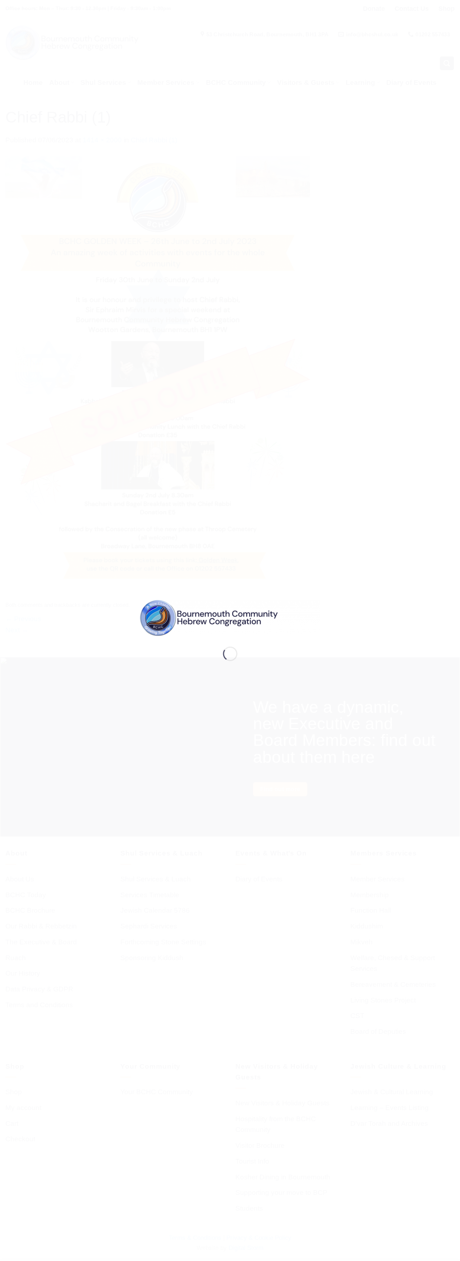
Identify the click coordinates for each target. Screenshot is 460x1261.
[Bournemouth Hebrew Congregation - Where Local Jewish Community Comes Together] (230, 617)
